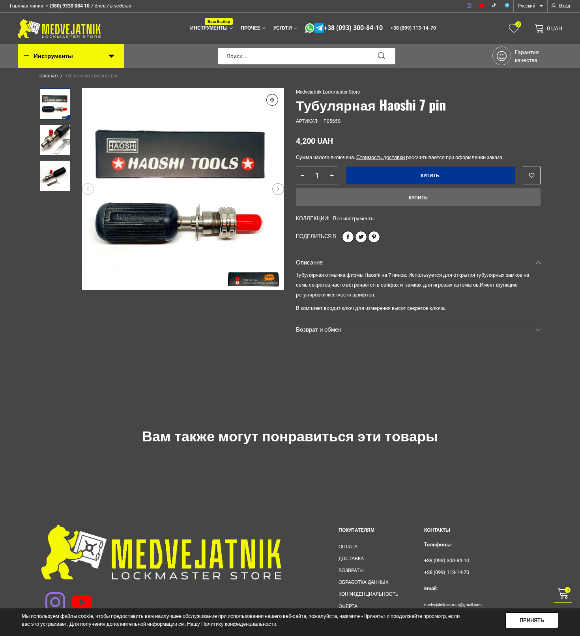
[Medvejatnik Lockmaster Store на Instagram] (50, 597)
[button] (88, 189)
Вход (564, 6)
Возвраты (351, 570)
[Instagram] (469, 6)
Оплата (348, 547)
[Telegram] (507, 6)
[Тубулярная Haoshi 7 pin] (183, 189)
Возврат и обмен (318, 329)
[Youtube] (481, 6)
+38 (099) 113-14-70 (413, 28)
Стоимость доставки (380, 157)
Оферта (348, 606)
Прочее (250, 28)
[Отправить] (381, 56)
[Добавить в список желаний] (532, 175)
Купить (418, 198)
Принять (532, 620)
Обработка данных (364, 582)
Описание (309, 262)
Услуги (282, 28)
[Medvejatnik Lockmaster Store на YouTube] (77, 597)
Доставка (351, 558)
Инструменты (210, 27)
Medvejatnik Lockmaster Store (328, 92)
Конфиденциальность (369, 594)
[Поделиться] (348, 237)
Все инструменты (353, 218)
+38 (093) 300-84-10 (353, 28)
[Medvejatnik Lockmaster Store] (59, 28)
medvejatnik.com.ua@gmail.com (453, 604)
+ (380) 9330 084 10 (67, 6)
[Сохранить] (374, 237)
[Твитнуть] (361, 237)
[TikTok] (494, 6)
